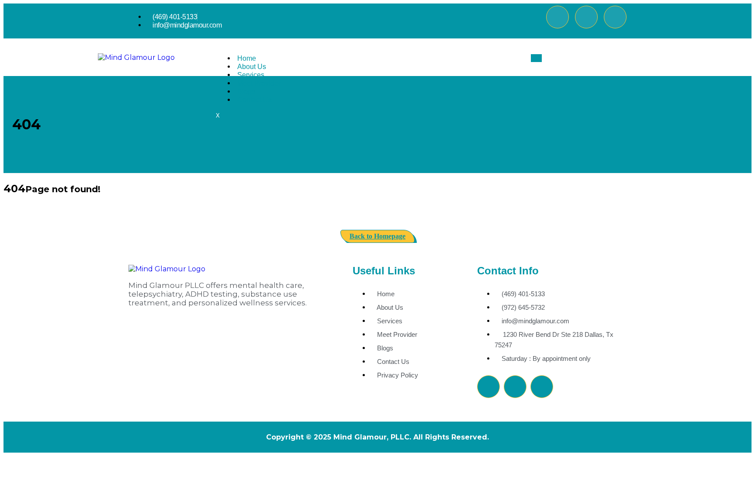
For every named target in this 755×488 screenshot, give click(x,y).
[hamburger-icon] (536, 58)
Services (250, 75)
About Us (251, 66)
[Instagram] (615, 17)
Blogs (246, 91)
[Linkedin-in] (586, 17)
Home (246, 58)
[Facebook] (557, 17)
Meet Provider (259, 83)
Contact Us (254, 100)
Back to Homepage (377, 236)
